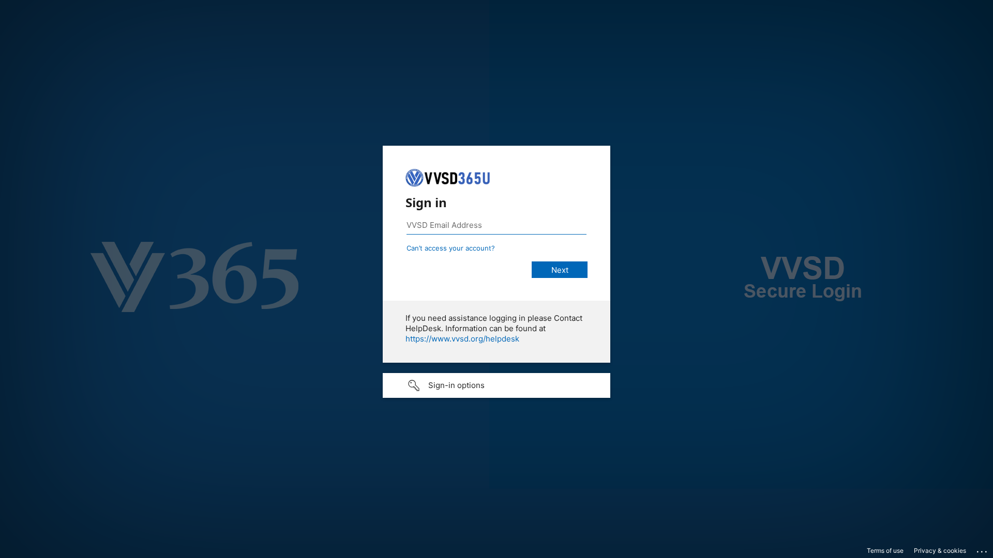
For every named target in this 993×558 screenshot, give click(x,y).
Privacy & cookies (940, 550)
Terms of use (885, 550)
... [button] (982, 549)
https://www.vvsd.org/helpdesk (462, 339)
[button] (496, 385)
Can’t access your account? (451, 248)
